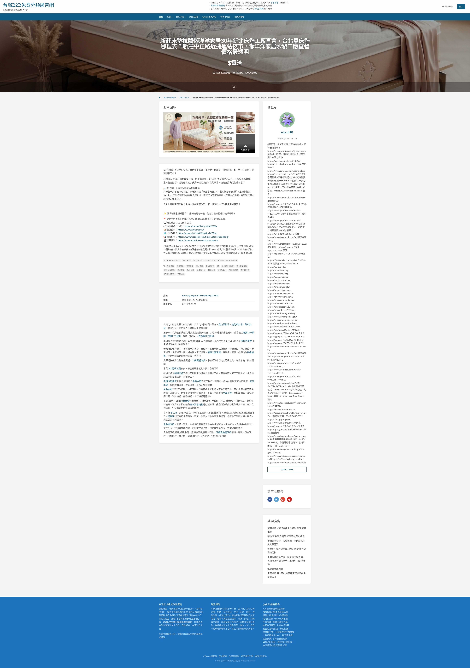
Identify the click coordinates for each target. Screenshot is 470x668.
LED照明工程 (174, 368)
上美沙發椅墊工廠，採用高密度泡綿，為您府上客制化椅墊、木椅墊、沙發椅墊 (286, 561)
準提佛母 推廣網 (218, 5)
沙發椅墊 (185, 401)
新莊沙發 (190, 270)
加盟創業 (281, 638)
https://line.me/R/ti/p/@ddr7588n (201, 226)
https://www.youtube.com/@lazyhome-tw (198, 240)
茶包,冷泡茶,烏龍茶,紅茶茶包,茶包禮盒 (286, 536)
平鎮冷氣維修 (170, 381)
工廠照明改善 (198, 360)
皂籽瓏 (171, 416)
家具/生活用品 (223, 72)
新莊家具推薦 (169, 270)
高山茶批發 (223, 324)
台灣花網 (288, 642)
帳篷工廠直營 (214, 352)
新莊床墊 (180, 270)
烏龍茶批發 (237, 324)
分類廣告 (284, 615)
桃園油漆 (178, 373)
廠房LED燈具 (261, 656)
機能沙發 (211, 270)
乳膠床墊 (180, 266)
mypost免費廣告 (209, 17)
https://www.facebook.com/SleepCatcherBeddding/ (203, 236)
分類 (169, 17)
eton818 (287, 132)
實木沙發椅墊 (196, 404)
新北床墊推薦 (241, 266)
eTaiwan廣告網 (281, 618)
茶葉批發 (274, 2)
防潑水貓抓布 (169, 274)
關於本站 (180, 17)
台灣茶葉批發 (269, 645)
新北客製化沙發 (228, 266)
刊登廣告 (449, 6)
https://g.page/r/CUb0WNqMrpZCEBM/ (197, 233)
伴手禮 (287, 632)
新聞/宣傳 (193, 17)
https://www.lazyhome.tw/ (191, 229)
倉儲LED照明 (174, 336)
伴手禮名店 (225, 17)
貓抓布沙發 (245, 270)
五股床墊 (189, 266)
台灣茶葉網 (234, 656)
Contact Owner (287, 469)
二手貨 (283, 635)
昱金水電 (167, 389)
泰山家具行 (222, 270)
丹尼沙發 (170, 266)
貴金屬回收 (168, 424)
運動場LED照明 (206, 336)
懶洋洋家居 (210, 266)
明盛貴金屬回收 (223, 432)
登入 (461, 7)
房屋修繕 (267, 612)
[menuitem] (447, 7)
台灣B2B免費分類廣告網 (28, 5)
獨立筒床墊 (233, 270)
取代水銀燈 (259, 8)
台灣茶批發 (239, 17)
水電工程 (227, 393)
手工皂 (173, 412)
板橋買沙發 (201, 270)
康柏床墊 (199, 266)
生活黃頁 (285, 625)
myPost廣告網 (269, 608)
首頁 (161, 17)
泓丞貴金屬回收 (275, 568)
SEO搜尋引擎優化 (271, 622)
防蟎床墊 (180, 274)
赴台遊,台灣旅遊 (270, 628)
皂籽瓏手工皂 (247, 656)
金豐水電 (197, 381)
